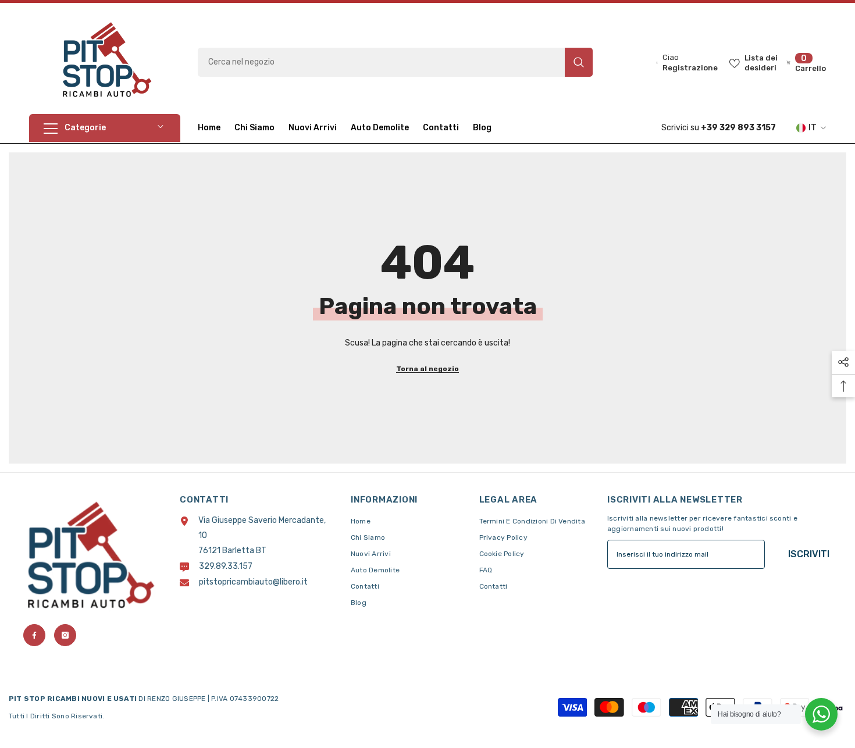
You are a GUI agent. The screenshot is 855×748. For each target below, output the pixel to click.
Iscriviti (808, 554)
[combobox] (381, 62)
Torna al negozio (427, 369)
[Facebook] (34, 635)
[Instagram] (65, 635)
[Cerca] (395, 62)
